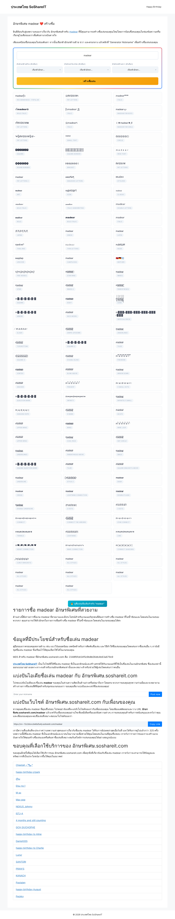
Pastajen (20, 882)
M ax (18, 792)
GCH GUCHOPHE (25, 827)
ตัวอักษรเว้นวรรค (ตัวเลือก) (74, 64)
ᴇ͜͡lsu (18, 779)
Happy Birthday (153, 6)
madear (73, 31)
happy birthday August (28, 889)
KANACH (21, 875)
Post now (155, 694)
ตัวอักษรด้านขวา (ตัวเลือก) (122, 64)
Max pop (20, 799)
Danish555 (21, 841)
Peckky (20, 896)
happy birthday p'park (28, 772)
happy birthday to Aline (29, 834)
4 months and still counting (31, 820)
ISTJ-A (19, 813)
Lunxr (19, 855)
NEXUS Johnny (24, 806)
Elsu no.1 (20, 786)
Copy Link (155, 724)
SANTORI (21, 861)
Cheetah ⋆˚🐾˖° (24, 765)
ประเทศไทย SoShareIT (28, 7)
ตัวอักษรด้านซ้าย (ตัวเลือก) (27, 64)
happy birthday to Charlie (30, 848)
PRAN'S (20, 868)
